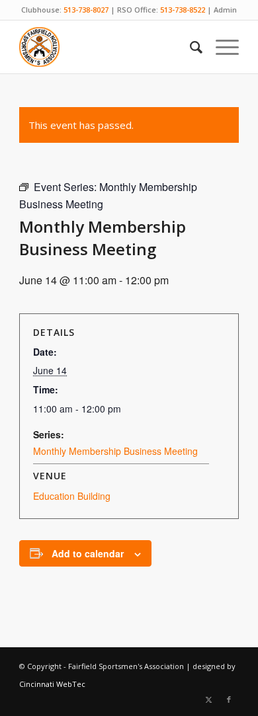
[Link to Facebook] (229, 699)
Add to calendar (88, 553)
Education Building (71, 495)
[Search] (189, 46)
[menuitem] (189, 46)
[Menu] (220, 46)
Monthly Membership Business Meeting (115, 450)
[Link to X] (209, 699)
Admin (225, 10)
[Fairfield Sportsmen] (106, 46)
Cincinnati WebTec (52, 684)
